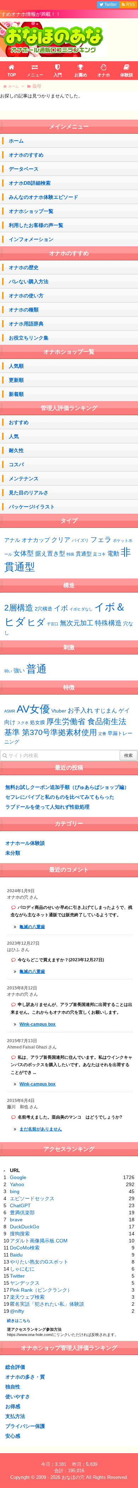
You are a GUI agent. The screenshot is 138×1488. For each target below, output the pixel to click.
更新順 (16, 380)
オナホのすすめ (26, 154)
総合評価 (15, 1367)
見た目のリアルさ (28, 492)
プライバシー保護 (25, 1426)
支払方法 (15, 1416)
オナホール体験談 (25, 843)
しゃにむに (22, 1269)
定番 (102, 734)
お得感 (12, 1406)
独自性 (12, 1386)
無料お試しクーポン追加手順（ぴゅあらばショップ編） (67, 787)
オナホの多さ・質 (25, 1377)
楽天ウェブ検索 (27, 1297)
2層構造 (18, 607)
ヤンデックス (25, 1283)
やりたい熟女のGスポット (39, 1262)
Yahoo (17, 1184)
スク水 (23, 723)
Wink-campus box (37, 1024)
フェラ (100, 539)
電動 (113, 553)
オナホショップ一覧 (31, 211)
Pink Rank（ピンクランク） (41, 1290)
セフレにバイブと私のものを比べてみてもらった (59, 797)
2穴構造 (43, 609)
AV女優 (33, 709)
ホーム (16, 140)
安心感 (12, 1436)
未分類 (12, 853)
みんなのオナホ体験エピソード (43, 197)
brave (16, 1219)
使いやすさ (17, 1396)
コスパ (16, 464)
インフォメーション (31, 239)
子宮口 (52, 624)
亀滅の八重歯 (32, 926)
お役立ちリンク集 (28, 337)
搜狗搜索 (20, 1233)
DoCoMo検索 (25, 1247)
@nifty (17, 1311)
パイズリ (80, 540)
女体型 (23, 553)
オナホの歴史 (24, 267)
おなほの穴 (73, 1477)
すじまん (105, 710)
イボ (61, 608)
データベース (24, 168)
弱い (8, 671)
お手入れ (80, 710)
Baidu (16, 1255)
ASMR (9, 711)
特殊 (70, 554)
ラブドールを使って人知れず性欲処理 (47, 807)
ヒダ (36, 622)
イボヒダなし (81, 609)
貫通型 (84, 554)
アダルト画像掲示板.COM (39, 1240)
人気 (14, 436)
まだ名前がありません (40, 1129)
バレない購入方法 (28, 281)
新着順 (16, 394)
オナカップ (36, 540)
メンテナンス (24, 478)
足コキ (99, 554)
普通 (36, 669)
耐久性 (16, 450)
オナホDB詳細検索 (30, 183)
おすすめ (19, 422)
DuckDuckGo (24, 1226)
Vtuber (58, 711)
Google (18, 1177)
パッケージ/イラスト (32, 506)
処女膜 (37, 722)
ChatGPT (20, 1205)
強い (19, 670)
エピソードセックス (32, 1198)
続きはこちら (18, 1320)
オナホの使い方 (26, 295)
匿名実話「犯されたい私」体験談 (47, 1304)
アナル (12, 540)
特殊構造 (108, 623)
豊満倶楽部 (22, 1212)
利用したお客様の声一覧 (36, 225)
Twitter (17, 1276)
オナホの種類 (24, 309)
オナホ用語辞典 (26, 323)
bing (14, 1191)
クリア (60, 539)
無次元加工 (76, 623)
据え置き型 (50, 553)
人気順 (16, 365)
